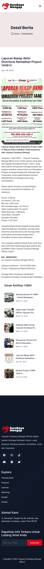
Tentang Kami (7, 478)
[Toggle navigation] (40, 6)
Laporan (5, 487)
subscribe (34, 543)
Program (5, 482)
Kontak (4, 497)
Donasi (4, 502)
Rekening (5, 492)
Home (16, 34)
